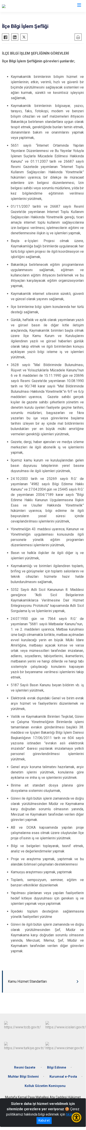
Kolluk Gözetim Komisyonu (45, 1086)
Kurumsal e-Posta (63, 1077)
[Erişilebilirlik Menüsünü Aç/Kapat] (76, 1117)
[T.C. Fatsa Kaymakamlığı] (20, 6)
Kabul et (44, 1120)
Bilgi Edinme (56, 1067)
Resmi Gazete (25, 1067)
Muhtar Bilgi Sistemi (23, 1077)
